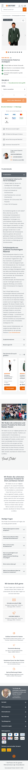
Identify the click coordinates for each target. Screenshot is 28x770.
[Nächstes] (25, 35)
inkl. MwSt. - (13, 83)
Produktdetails (7, 174)
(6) (11, 57)
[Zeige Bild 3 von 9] (10, 52)
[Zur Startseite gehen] (10, 5)
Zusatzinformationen (8, 339)
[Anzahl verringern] (3, 95)
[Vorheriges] (3, 35)
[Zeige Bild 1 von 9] (6, 52)
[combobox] (12, 9)
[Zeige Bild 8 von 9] (19, 52)
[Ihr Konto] (19, 5)
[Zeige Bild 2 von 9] (8, 52)
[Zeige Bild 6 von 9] (15, 52)
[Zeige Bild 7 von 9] (17, 52)
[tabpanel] (14, 254)
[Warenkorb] (25, 5)
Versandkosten (20, 765)
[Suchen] (24, 9)
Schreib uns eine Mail (18, 160)
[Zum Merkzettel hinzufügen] (23, 20)
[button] (14, 529)
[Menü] (3, 5)
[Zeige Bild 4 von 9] (12, 52)
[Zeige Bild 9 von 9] (21, 52)
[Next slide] (24, 354)
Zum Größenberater (14, 332)
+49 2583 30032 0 (17, 157)
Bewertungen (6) (7, 344)
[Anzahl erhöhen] (25, 95)
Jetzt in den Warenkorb (14, 100)
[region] (14, 35)
